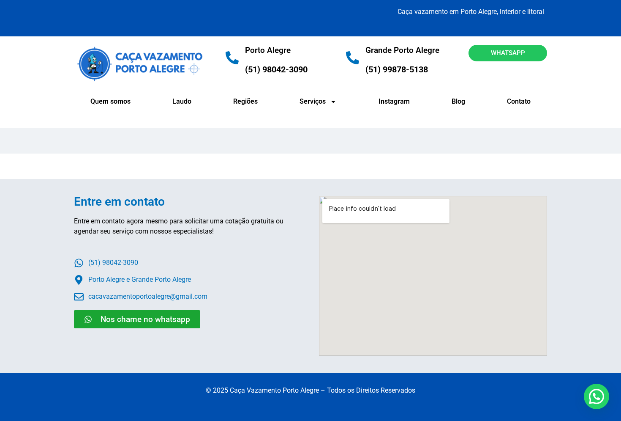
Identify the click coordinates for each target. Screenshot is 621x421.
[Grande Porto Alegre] (352, 57)
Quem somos (110, 101)
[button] (596, 396)
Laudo (181, 101)
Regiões (245, 101)
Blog (458, 101)
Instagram (394, 101)
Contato (519, 101)
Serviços (313, 101)
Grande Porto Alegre (402, 50)
